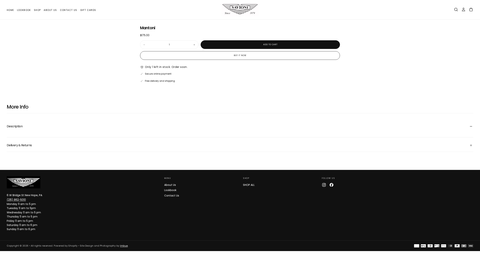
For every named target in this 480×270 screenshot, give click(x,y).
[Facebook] (331, 185)
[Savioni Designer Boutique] (23, 182)
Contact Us (68, 10)
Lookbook (24, 10)
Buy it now (240, 55)
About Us (50, 10)
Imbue (124, 245)
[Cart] (471, 10)
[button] (456, 10)
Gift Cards (88, 10)
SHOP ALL (249, 185)
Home (10, 10)
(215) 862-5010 (16, 200)
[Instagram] (324, 185)
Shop (37, 10)
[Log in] (463, 10)
